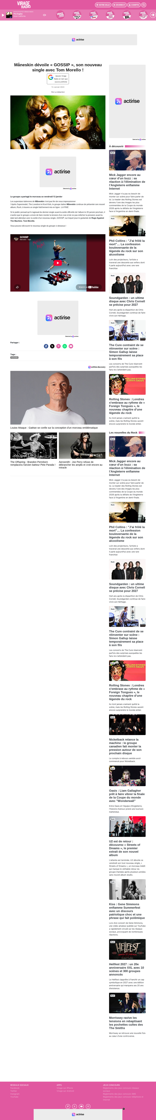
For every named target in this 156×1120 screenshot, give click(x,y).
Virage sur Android (65, 1091)
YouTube (14, 1097)
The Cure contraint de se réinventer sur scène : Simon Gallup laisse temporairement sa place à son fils (126, 351)
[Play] (3, 15)
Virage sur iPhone (65, 1088)
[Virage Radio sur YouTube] (81, 1106)
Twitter (13, 1091)
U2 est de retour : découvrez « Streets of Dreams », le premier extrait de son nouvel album (124, 848)
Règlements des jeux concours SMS (119, 1094)
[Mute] (44, 15)
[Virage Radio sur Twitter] (74, 1106)
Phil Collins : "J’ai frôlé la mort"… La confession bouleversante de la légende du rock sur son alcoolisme (127, 247)
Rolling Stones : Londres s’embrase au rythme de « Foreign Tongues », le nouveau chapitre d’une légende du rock (127, 406)
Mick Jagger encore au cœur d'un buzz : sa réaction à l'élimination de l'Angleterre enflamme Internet (127, 181)
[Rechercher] (143, 4)
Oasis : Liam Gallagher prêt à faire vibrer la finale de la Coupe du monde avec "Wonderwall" (127, 796)
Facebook (15, 1088)
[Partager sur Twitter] (51, 347)
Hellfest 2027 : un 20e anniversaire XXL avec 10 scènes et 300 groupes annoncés (126, 969)
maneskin (14, 357)
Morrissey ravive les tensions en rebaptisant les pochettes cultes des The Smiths (126, 1023)
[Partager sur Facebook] (45, 347)
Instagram (15, 1094)
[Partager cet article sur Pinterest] (58, 347)
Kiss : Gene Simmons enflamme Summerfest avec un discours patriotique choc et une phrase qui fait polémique (127, 911)
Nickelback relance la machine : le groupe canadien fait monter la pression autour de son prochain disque (125, 746)
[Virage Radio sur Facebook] (68, 1106)
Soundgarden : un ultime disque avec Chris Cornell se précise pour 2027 (127, 301)
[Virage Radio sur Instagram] (88, 1106)
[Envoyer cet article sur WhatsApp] (64, 347)
